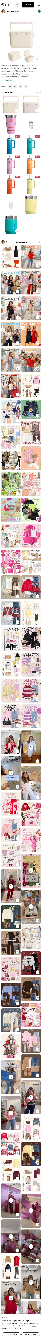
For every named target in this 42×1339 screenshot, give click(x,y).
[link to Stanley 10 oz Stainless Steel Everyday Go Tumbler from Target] (31, 204)
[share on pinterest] (15, 86)
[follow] (39, 11)
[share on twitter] (20, 86)
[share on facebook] (10, 86)
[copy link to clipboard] (26, 86)
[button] (39, 4)
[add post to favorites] (37, 59)
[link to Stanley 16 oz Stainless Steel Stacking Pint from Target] (11, 124)
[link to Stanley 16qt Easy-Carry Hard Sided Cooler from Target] (11, 104)
